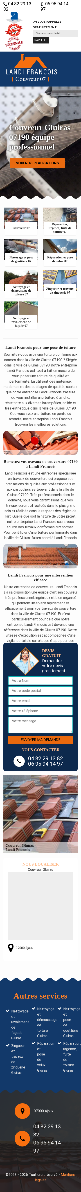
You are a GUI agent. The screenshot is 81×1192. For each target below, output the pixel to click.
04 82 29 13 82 (17, 6)
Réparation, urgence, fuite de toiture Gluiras (69, 1057)
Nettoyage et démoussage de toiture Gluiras (43, 1022)
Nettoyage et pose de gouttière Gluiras (69, 1022)
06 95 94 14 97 (54, 6)
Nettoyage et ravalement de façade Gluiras (17, 1024)
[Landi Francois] (31, 69)
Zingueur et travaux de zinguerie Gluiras (17, 1059)
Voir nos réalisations (37, 163)
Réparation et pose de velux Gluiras (43, 1057)
